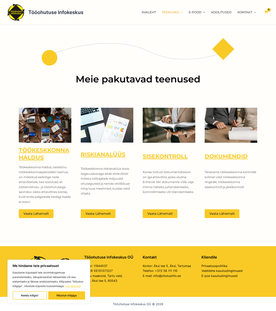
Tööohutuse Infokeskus (55, 12)
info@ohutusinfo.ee (167, 276)
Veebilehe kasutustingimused (222, 271)
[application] (181, 12)
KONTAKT (245, 12)
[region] (49, 282)
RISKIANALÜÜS (103, 154)
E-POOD (195, 12)
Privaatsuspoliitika (214, 266)
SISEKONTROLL (165, 156)
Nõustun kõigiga (67, 295)
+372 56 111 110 (166, 271)
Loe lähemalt (73, 286)
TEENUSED (170, 12)
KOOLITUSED (221, 12)
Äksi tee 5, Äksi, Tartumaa (172, 266)
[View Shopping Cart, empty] (265, 12)
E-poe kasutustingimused (219, 276)
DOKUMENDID (226, 156)
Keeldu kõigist (29, 295)
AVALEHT (149, 12)
